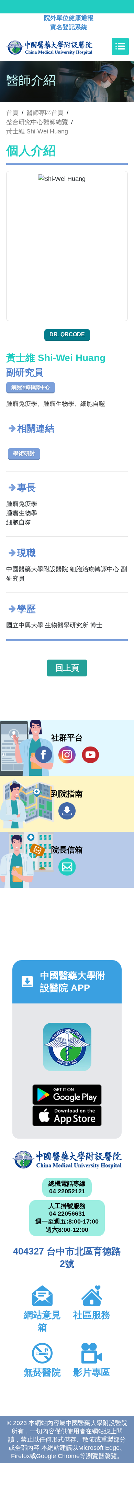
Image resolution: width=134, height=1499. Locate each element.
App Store (67, 1115)
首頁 (12, 112)
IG (67, 754)
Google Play (67, 1094)
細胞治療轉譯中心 (30, 387)
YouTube (90, 754)
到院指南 (67, 810)
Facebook (43, 754)
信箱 (67, 867)
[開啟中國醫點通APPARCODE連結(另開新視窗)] (67, 1047)
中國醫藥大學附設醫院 (67, 1160)
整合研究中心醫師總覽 (37, 122)
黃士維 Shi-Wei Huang (37, 131)
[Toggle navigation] (120, 46)
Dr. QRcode (67, 334)
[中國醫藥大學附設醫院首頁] (59, 46)
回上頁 (67, 667)
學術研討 (24, 453)
